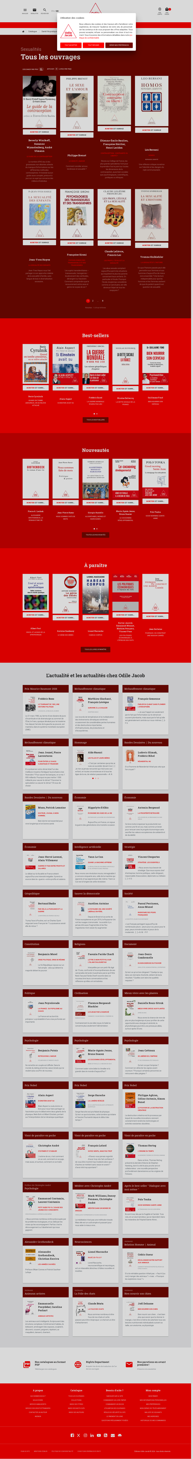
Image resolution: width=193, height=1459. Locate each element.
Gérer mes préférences (119, 45)
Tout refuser (93, 45)
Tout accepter (71, 45)
